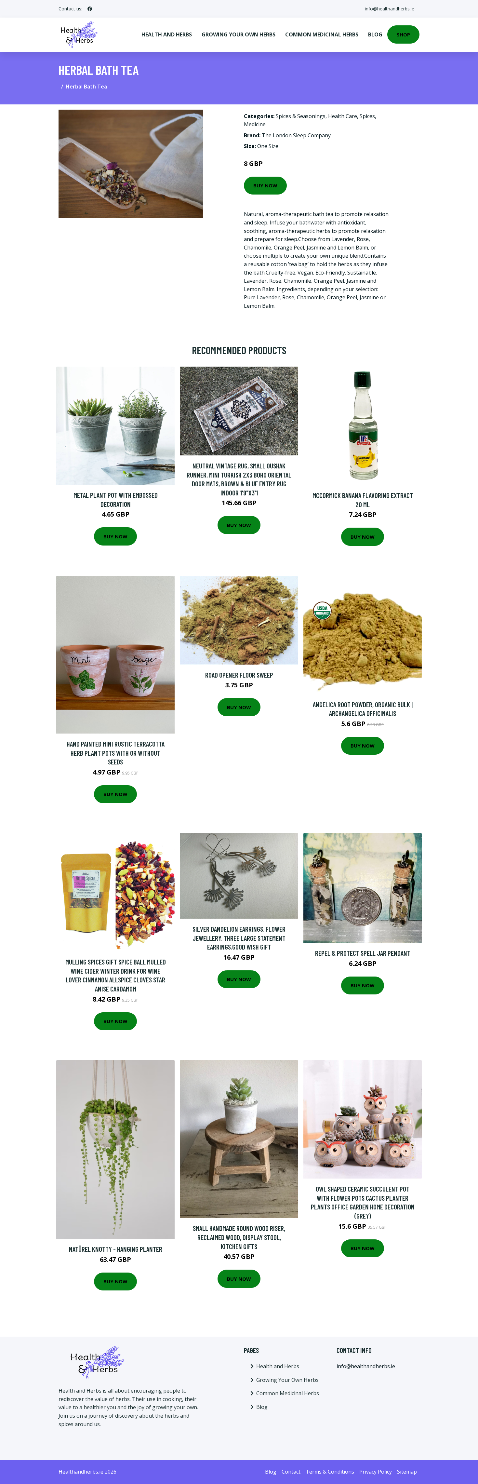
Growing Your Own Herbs (238, 34)
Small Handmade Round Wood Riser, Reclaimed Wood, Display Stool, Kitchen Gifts (239, 1237)
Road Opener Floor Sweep (239, 675)
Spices (367, 116)
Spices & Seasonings (300, 116)
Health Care (342, 116)
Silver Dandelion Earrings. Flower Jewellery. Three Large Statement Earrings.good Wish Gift (239, 938)
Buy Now (265, 185)
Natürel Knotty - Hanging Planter (115, 1249)
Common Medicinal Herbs (321, 34)
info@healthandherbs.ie (389, 9)
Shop (403, 34)
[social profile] (90, 9)
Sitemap (407, 1471)
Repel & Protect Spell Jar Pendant (362, 953)
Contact (291, 1471)
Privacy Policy (375, 1471)
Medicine (255, 124)
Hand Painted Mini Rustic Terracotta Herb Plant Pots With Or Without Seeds (116, 753)
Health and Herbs (166, 34)
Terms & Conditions (330, 1471)
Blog (375, 34)
